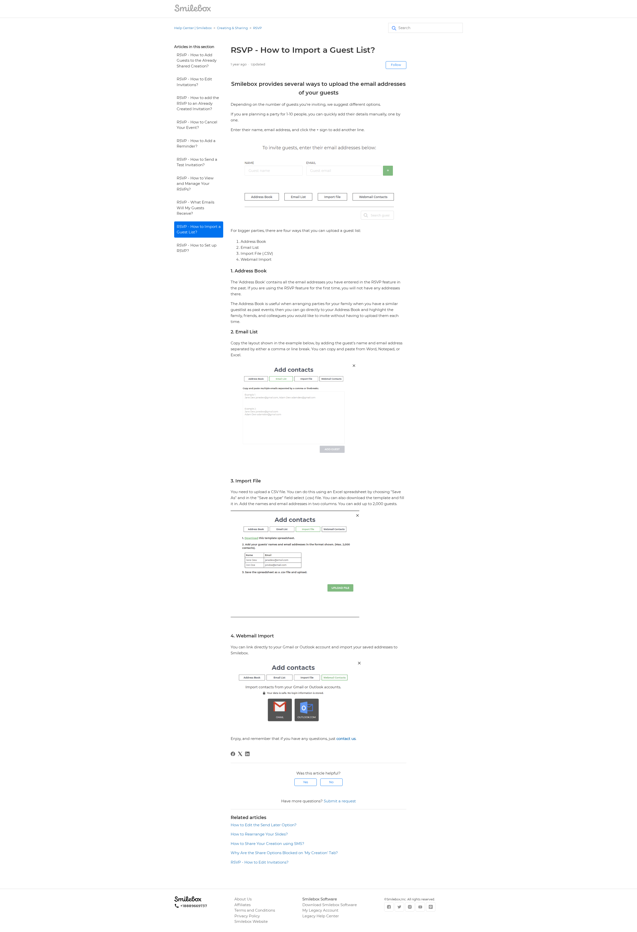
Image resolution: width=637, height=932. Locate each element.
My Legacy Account (320, 910)
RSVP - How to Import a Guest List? (199, 229)
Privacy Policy (247, 916)
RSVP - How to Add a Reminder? (196, 143)
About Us (243, 899)
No (331, 782)
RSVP (257, 28)
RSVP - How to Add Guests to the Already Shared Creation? (196, 60)
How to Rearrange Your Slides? (259, 834)
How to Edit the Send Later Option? (264, 825)
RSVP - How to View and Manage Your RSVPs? (195, 184)
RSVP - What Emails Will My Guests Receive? (195, 208)
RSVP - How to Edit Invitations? (194, 82)
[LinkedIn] (247, 754)
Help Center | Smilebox (193, 28)
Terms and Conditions (254, 910)
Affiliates (242, 904)
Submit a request (340, 801)
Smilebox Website (251, 921)
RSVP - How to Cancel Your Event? (197, 125)
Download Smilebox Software (329, 904)
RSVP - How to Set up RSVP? (196, 248)
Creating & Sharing (232, 28)
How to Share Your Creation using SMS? (267, 843)
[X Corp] (240, 754)
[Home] (192, 11)
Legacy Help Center (320, 916)
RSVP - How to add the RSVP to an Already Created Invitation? (198, 103)
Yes (305, 782)
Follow (396, 65)
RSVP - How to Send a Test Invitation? (197, 162)
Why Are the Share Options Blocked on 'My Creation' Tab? (284, 852)
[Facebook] (233, 754)
